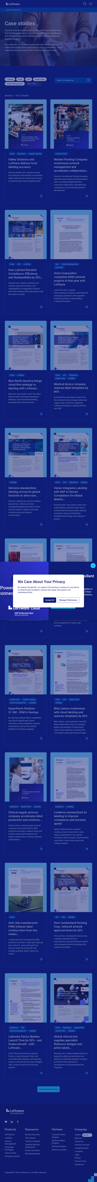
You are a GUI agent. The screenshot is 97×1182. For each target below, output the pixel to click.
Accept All (49, 600)
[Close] (93, 565)
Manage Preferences (68, 600)
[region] (48, 591)
